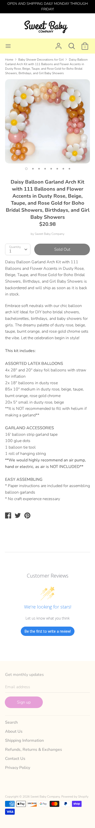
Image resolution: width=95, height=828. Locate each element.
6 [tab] (57, 168)
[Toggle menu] (8, 46)
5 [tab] (51, 168)
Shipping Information (24, 740)
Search (11, 722)
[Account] (58, 44)
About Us (14, 731)
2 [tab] (33, 168)
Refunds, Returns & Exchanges (33, 749)
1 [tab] (26, 168)
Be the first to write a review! (48, 631)
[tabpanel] (47, 121)
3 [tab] (39, 168)
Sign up (24, 702)
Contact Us (15, 758)
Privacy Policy (17, 767)
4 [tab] (45, 168)
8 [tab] (69, 168)
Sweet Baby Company (49, 234)
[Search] (72, 44)
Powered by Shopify (74, 797)
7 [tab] (63, 168)
